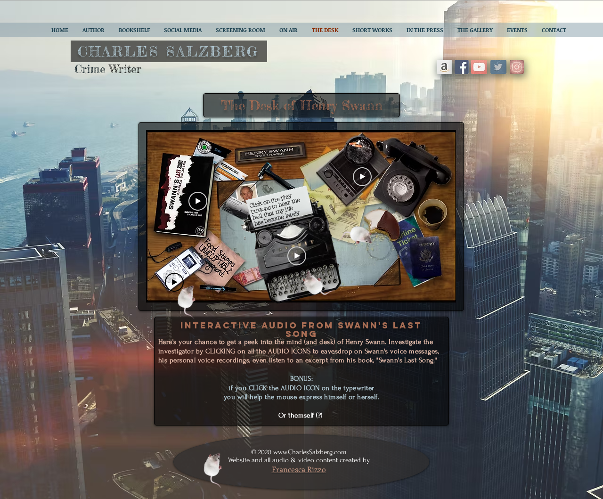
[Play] (362, 176)
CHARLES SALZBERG (168, 51)
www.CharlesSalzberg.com (310, 452)
